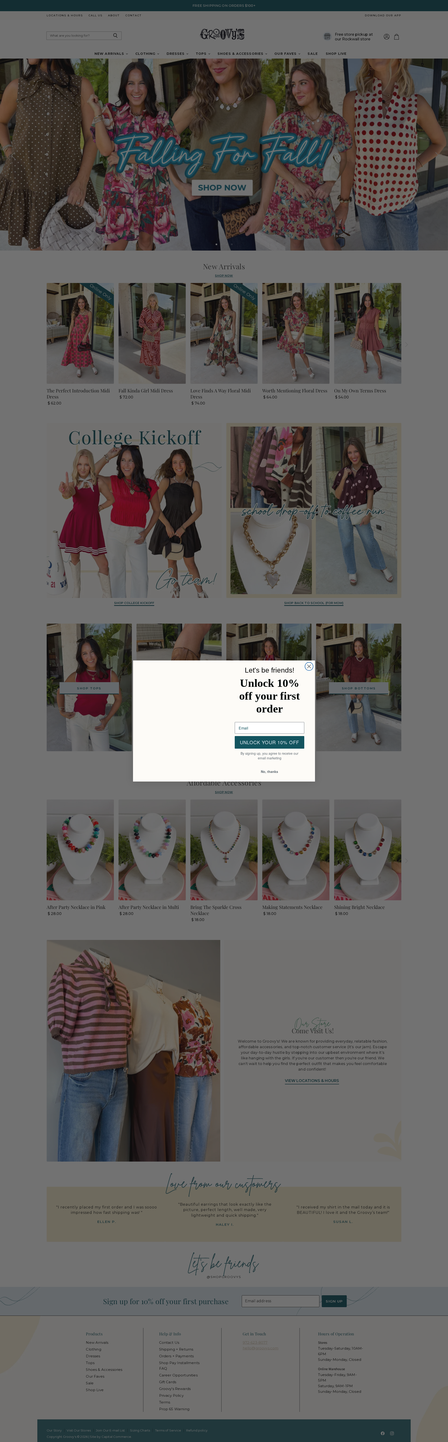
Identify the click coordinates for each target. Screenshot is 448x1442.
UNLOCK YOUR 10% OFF (269, 742)
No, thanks (269, 771)
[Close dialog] (309, 666)
